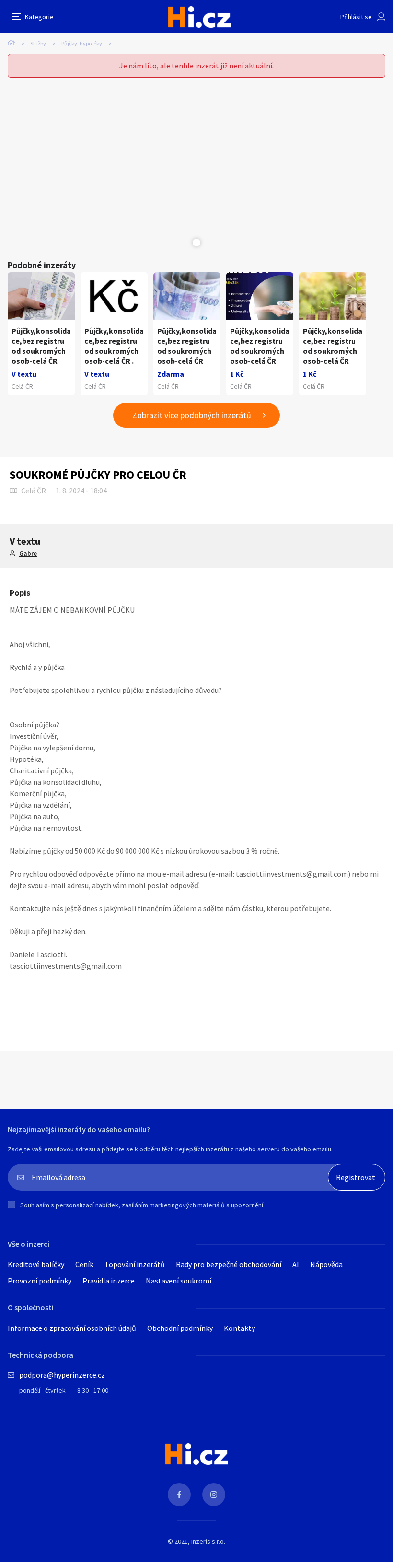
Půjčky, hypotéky (81, 43)
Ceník (84, 1264)
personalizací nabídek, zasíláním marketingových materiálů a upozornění (159, 1205)
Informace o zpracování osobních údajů (72, 1328)
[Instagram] (213, 1494)
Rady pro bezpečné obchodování (228, 1264)
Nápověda (326, 1264)
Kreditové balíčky (36, 1264)
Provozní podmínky (39, 1280)
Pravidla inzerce (108, 1280)
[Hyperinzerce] (199, 17)
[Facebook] (179, 1494)
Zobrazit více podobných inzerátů (191, 415)
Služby (38, 43)
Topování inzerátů (134, 1264)
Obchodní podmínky (180, 1328)
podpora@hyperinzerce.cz (62, 1375)
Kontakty (239, 1328)
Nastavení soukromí (178, 1280)
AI (295, 1264)
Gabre (28, 553)
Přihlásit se (356, 16)
